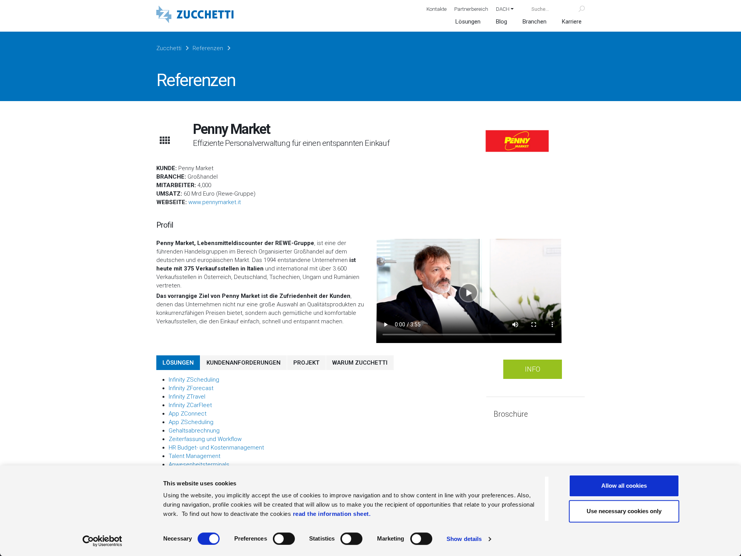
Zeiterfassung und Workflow (205, 439)
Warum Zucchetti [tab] (359, 362)
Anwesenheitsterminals (199, 464)
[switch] (284, 538)
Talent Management (194, 456)
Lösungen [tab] (178, 362)
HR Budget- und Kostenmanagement (216, 447)
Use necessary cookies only (624, 511)
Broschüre (511, 414)
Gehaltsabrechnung (194, 430)
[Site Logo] (194, 15)
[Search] (577, 8)
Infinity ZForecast (191, 388)
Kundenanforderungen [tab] (243, 362)
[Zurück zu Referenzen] (164, 140)
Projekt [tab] (306, 362)
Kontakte (436, 9)
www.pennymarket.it (214, 202)
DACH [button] (502, 9)
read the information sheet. (332, 513)
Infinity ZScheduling (194, 379)
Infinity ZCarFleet (190, 405)
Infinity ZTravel (187, 396)
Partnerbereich (471, 9)
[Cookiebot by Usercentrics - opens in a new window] (102, 541)
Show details (464, 539)
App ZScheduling (191, 422)
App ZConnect (187, 413)
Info (532, 369)
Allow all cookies (624, 485)
